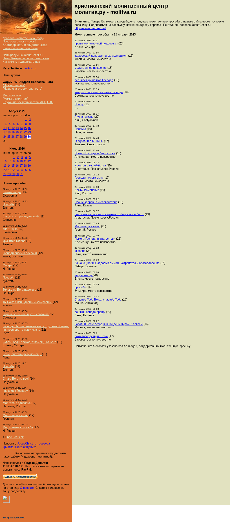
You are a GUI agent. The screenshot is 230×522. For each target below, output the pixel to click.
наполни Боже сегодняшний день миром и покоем (109, 324)
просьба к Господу (15, 390)
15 (25, 128)
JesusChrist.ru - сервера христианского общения (26, 445)
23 (29, 132)
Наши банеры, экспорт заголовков (26, 58)
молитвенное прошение (90, 67)
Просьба (8, 204)
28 (21, 136)
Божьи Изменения (87, 190)
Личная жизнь (84, 116)
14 (21, 128)
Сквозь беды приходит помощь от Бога (29, 342)
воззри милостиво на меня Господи (99, 92)
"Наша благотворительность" (22, 88)
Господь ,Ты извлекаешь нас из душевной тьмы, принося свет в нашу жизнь (36, 328)
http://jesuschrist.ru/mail (90, 28)
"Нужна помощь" (14, 85)
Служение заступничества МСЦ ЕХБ (28, 102)
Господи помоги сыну (89, 177)
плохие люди (12, 192)
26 (13, 136)
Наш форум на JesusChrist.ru (22, 55)
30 (29, 136)
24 (5, 136)
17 (5, 132)
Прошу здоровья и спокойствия (96, 202)
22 (25, 132)
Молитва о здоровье (17, 403)
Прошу (79, 104)
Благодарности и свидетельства (25, 44)
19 (13, 132)
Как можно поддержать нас (21, 61)
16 (29, 128)
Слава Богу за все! (16, 378)
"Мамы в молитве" (15, 98)
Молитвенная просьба (18, 427)
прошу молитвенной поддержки (96, 43)
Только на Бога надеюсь (20, 289)
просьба (80, 287)
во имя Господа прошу (90, 312)
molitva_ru (29, 68)
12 (13, 128)
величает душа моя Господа (94, 80)
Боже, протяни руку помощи (22, 354)
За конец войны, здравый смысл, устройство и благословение (117, 263)
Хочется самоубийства (90, 165)
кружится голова (14, 241)
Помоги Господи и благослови (95, 153)
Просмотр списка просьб (19, 41)
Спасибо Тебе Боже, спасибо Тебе (98, 299)
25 (9, 136)
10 (5, 128)
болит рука (10, 228)
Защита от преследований (21, 216)
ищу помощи (84, 275)
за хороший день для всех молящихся (101, 55)
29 (25, 136)
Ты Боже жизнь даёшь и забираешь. (27, 302)
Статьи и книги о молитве (20, 48)
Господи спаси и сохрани (20, 253)
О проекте (27, 487)
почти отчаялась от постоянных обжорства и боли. (109, 214)
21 (21, 132)
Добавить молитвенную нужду (23, 38)
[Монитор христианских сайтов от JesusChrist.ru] (6, 501)
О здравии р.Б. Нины (89, 141)
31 (21, 174)
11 (9, 128)
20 (17, 132)
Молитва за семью (15, 415)
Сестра (7, 265)
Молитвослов (12, 95)
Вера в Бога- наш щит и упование (26, 314)
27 (17, 136)
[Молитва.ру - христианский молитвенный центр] (36, 32)
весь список (15, 437)
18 (9, 132)
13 (17, 128)
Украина (80, 250)
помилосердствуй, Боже (91, 336)
